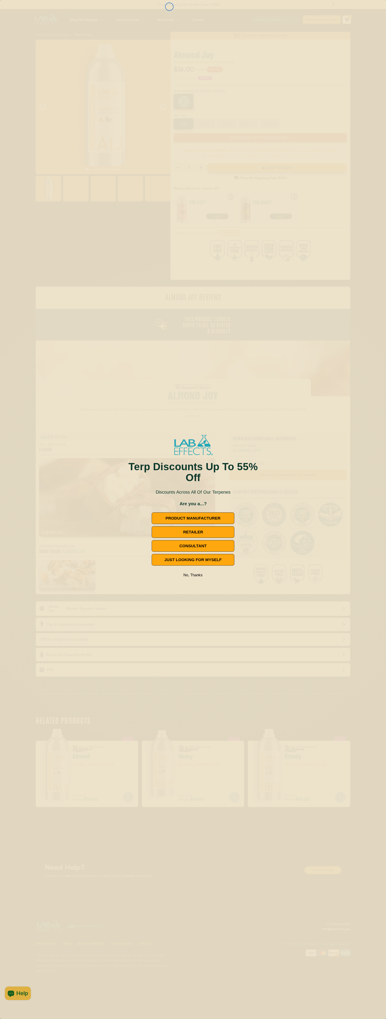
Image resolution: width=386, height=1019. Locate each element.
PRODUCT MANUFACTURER (193, 518)
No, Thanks (193, 575)
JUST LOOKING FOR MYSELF (193, 560)
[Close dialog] (169, 7)
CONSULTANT (193, 546)
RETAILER (193, 532)
